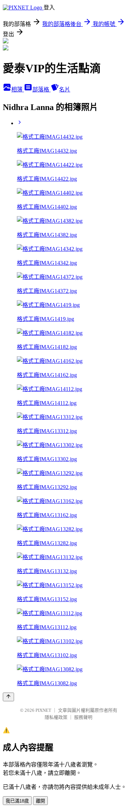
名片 (64, 89)
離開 (40, 801)
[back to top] (8, 697)
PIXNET (43, 710)
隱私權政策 (56, 717)
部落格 (41, 89)
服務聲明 (83, 717)
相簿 (17, 89)
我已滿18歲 (17, 801)
